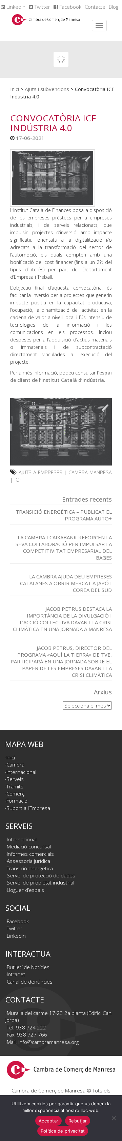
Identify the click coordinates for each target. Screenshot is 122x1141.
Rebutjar (77, 1120)
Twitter (41, 6)
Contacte (95, 6)
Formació (16, 800)
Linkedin (15, 6)
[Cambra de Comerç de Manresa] (45, 25)
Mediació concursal (29, 846)
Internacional (21, 772)
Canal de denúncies (30, 981)
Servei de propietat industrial (40, 882)
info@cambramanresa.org (48, 1042)
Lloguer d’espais (25, 890)
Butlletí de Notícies (28, 967)
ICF (18, 479)
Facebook (69, 6)
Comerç (15, 793)
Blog (113, 6)
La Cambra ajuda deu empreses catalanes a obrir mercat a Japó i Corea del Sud (66, 583)
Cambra (15, 764)
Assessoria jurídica (28, 861)
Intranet (16, 974)
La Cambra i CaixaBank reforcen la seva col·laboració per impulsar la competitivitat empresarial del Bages (64, 547)
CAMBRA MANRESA (90, 472)
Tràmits (14, 786)
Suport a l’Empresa (28, 808)
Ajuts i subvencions (47, 89)
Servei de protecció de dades (41, 875)
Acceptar (48, 1120)
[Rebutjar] (113, 1118)
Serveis (15, 779)
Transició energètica (30, 868)
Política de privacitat (63, 1131)
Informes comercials (30, 853)
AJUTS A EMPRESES (40, 472)
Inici (14, 89)
